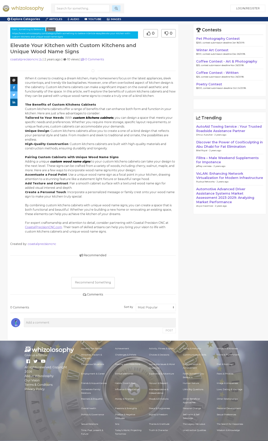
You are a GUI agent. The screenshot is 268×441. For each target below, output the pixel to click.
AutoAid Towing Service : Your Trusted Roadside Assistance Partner (229, 129)
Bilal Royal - (202, 150)
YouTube (94, 19)
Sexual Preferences (226, 414)
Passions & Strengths (126, 408)
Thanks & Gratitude (159, 424)
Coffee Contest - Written (217, 73)
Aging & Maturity (192, 348)
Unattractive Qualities (194, 430)
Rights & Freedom (158, 414)
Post (169, 330)
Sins (117, 424)
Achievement (122, 348)
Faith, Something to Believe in (28, 29)
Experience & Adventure (161, 373)
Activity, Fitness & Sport (161, 348)
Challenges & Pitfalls (125, 354)
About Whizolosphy (39, 376)
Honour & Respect (158, 383)
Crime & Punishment (228, 354)
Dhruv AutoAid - (205, 134)
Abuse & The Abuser (91, 348)
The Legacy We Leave (194, 424)
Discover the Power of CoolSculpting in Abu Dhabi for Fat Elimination (229, 144)
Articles (55, 19)
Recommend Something (93, 282)
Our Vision (32, 380)
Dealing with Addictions (127, 364)
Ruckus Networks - (206, 181)
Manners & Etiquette (91, 398)
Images (116, 19)
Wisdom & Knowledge (228, 430)
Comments (94, 59)
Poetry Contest (209, 84)
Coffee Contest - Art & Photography (226, 61)
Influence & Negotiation (127, 389)
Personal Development (229, 408)
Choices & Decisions (159, 354)
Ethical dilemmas (124, 373)
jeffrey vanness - (204, 166)
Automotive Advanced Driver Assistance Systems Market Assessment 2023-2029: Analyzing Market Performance (225, 195)
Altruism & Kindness (227, 348)
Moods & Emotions (158, 398)
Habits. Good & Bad (125, 383)
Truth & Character (158, 430)
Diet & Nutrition (225, 364)
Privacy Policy (35, 389)
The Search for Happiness (230, 424)
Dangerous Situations (92, 364)
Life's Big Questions (193, 389)
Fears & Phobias (225, 373)
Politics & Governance (92, 414)
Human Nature (191, 383)
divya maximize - (205, 205)
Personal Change (192, 408)
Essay (51, 29)
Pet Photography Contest (218, 39)
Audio (74, 19)
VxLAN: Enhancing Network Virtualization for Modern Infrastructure (229, 176)
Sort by (128, 307)
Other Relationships (227, 398)
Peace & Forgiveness (159, 408)
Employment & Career (93, 373)
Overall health (88, 408)
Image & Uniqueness (227, 383)
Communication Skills (194, 354)
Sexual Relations (89, 424)
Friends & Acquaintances (94, 383)
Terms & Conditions (39, 384)
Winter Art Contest (212, 50)
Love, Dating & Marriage (229, 389)
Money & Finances (124, 398)
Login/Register (248, 8)
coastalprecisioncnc (24, 59)
